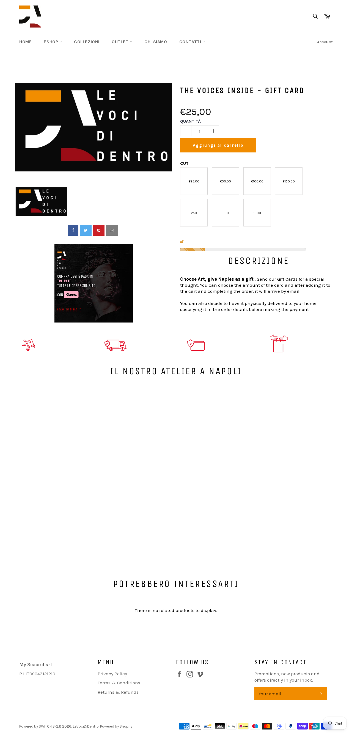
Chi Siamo (155, 41)
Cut (184, 163)
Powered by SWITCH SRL (39, 726)
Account (325, 41)
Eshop (51, 41)
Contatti (190, 41)
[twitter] (86, 230)
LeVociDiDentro (86, 726)
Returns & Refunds (118, 692)
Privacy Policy (112, 673)
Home (25, 41)
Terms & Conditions (119, 682)
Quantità (190, 121)
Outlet (121, 41)
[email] (112, 230)
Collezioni (87, 41)
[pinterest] (99, 230)
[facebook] (73, 230)
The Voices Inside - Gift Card (242, 90)
